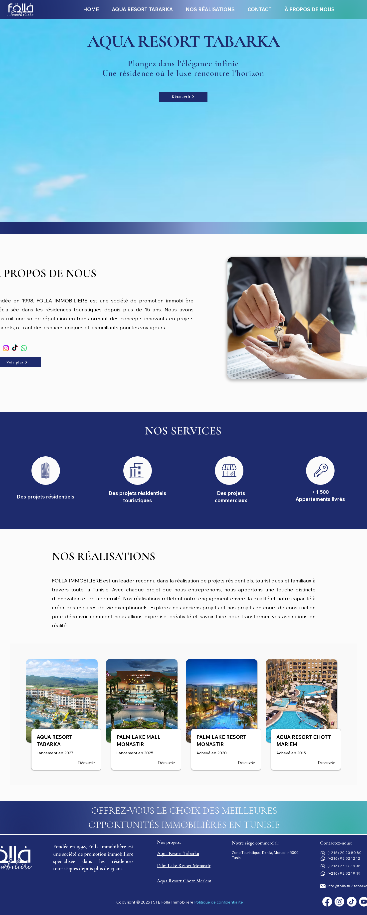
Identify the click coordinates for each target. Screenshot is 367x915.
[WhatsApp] (24, 348)
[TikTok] (15, 348)
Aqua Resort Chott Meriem (184, 881)
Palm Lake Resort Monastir (183, 866)
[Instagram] (6, 348)
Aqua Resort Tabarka (178, 853)
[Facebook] (327, 902)
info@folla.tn (339, 886)
